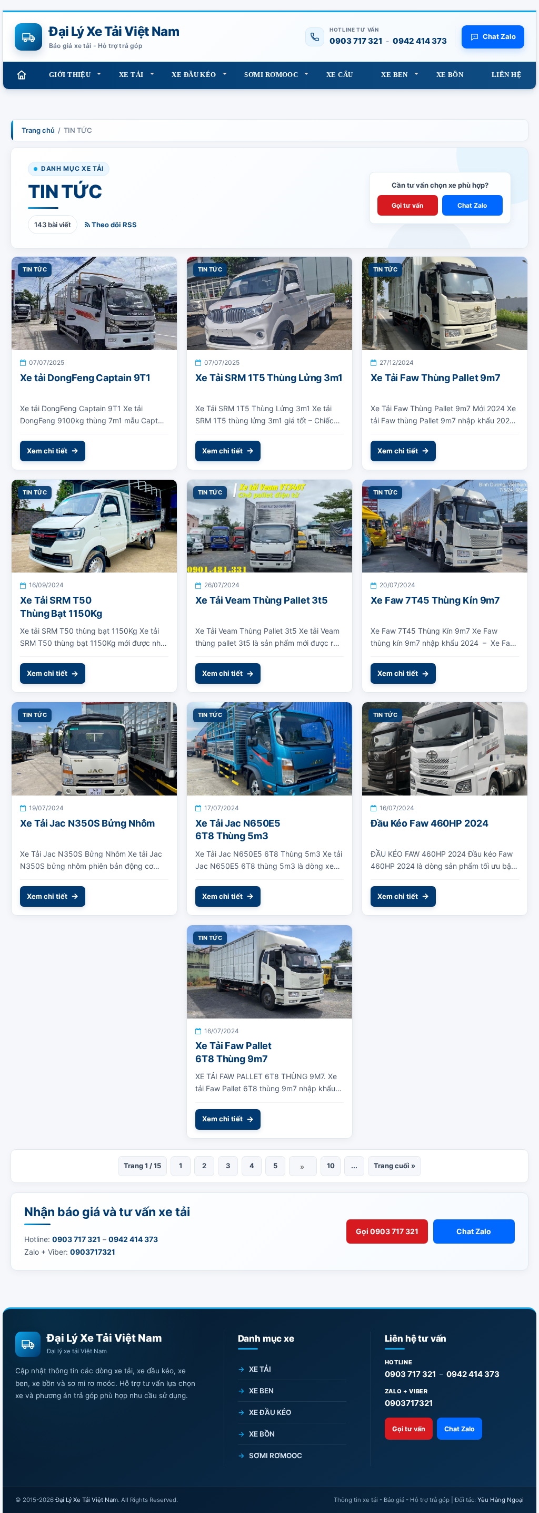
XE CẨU (339, 75)
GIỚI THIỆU (70, 75)
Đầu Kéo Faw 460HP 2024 (429, 823)
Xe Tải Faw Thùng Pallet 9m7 (436, 377)
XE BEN (394, 75)
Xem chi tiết (47, 451)
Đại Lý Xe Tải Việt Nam (86, 1500)
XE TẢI (131, 75)
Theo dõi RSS (113, 224)
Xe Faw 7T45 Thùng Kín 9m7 (435, 600)
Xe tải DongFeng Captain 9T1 (85, 377)
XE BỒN (450, 75)
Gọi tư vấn (407, 205)
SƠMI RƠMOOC (271, 75)
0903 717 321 (356, 41)
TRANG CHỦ (21, 75)
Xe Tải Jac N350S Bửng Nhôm (87, 823)
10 (331, 1165)
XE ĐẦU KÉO (194, 75)
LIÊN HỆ (507, 75)
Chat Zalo (472, 205)
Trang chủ (38, 130)
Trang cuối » (394, 1165)
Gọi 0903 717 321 (387, 1231)
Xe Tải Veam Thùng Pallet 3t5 (261, 600)
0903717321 (409, 1403)
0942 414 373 (420, 41)
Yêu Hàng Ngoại (500, 1500)
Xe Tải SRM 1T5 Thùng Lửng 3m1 (269, 377)
